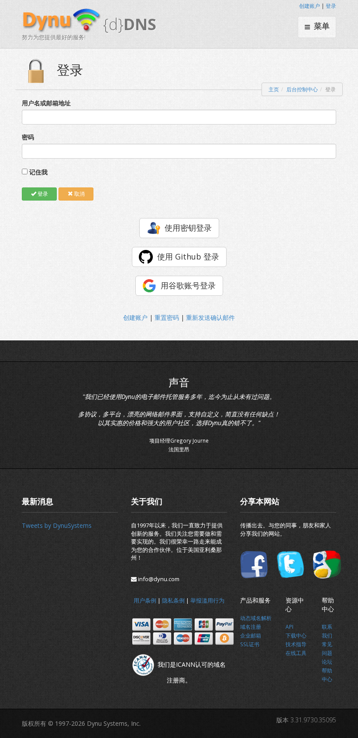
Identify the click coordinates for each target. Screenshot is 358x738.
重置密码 (167, 317)
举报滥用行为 (207, 600)
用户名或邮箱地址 (46, 103)
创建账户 (309, 6)
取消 (79, 193)
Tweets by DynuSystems (57, 525)
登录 (331, 6)
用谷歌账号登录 (188, 285)
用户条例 (145, 600)
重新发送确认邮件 (210, 317)
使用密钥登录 (188, 227)
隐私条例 (173, 600)
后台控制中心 (302, 89)
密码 (28, 137)
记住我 (38, 172)
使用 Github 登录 (188, 256)
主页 (273, 89)
